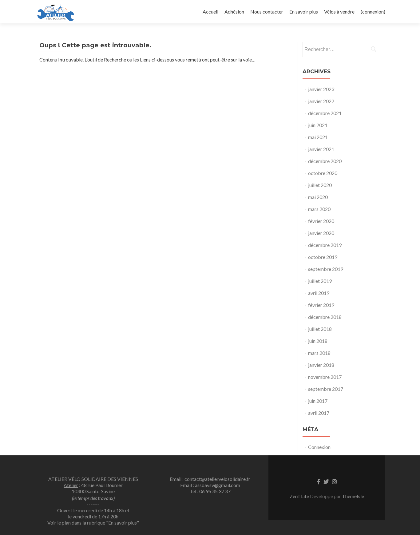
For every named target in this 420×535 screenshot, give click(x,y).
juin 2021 (317, 125)
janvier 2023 (321, 89)
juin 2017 (317, 401)
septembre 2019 (325, 269)
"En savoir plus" (122, 522)
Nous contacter (266, 11)
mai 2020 (318, 197)
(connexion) (373, 11)
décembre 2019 (325, 245)
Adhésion (234, 11)
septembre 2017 (325, 389)
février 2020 (321, 221)
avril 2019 (318, 293)
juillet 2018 (320, 329)
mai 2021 (318, 137)
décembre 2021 (325, 113)
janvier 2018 (321, 365)
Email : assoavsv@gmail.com (210, 485)
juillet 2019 (320, 281)
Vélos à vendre (339, 11)
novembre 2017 (325, 377)
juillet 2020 (320, 185)
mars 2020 (319, 209)
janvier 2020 (321, 233)
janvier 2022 (321, 101)
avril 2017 (318, 413)
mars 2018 (319, 353)
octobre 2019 (322, 257)
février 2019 (321, 305)
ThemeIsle (353, 496)
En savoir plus (303, 11)
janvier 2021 (321, 149)
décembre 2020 (325, 161)
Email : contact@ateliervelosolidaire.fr (210, 479)
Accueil (210, 11)
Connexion (319, 447)
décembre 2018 (325, 317)
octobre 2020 (322, 173)
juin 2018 (317, 341)
